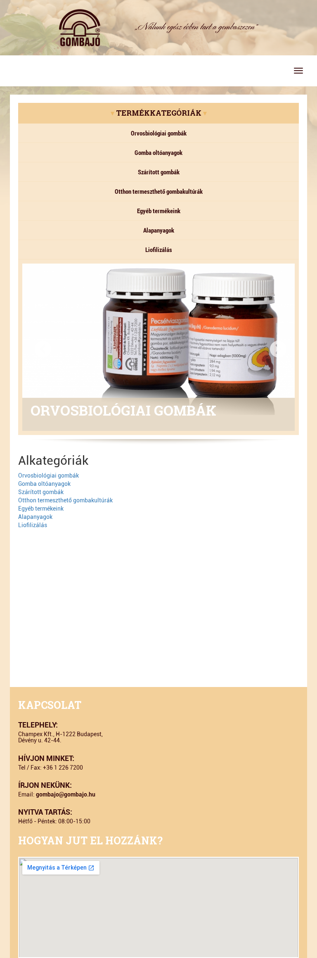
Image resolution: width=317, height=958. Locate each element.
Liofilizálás (158, 249)
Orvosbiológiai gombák (159, 133)
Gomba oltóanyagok (158, 152)
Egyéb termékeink (158, 211)
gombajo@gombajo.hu (65, 794)
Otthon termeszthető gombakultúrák (159, 191)
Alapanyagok (158, 230)
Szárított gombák (159, 172)
